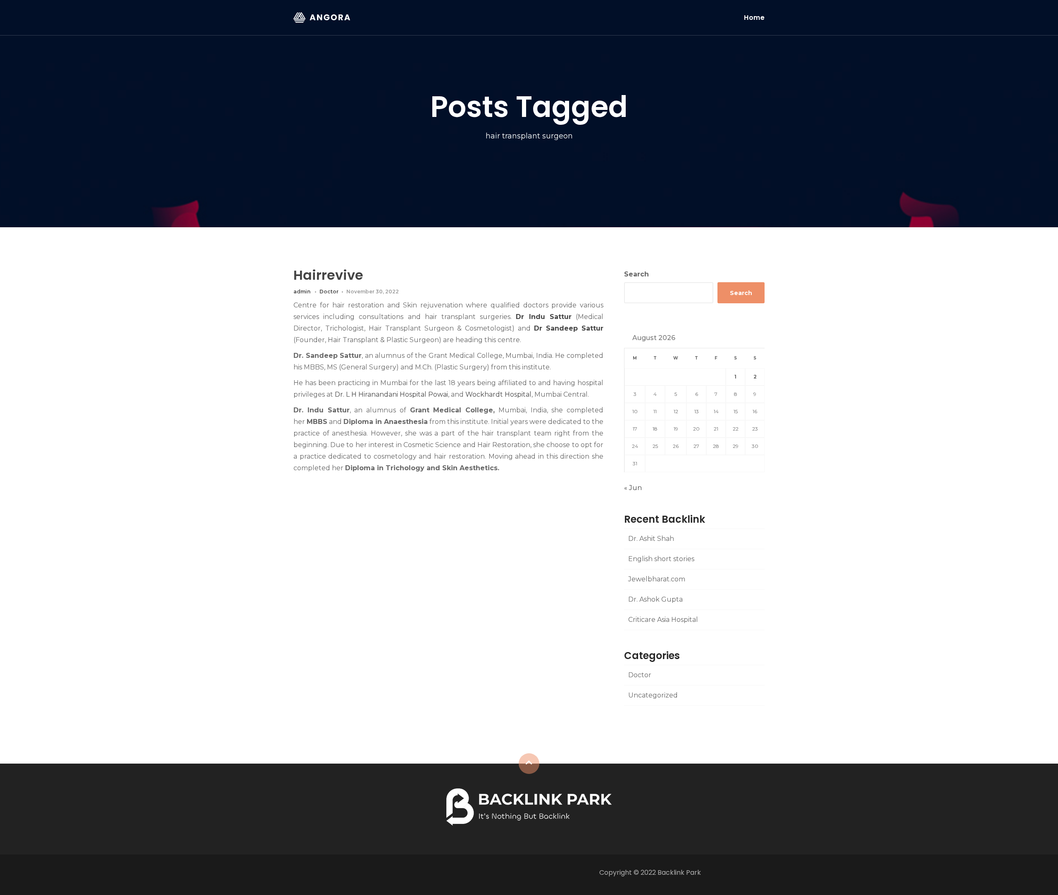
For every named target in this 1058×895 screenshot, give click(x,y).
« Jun (633, 488)
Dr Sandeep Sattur (568, 328)
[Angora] (529, 806)
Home (754, 17)
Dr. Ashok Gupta (655, 599)
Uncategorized (653, 695)
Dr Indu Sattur (543, 317)
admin (301, 291)
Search (636, 274)
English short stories (661, 559)
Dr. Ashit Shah (651, 539)
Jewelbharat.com (656, 579)
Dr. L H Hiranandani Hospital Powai (391, 394)
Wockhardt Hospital (498, 394)
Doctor (328, 291)
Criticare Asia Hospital (663, 620)
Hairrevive (328, 275)
